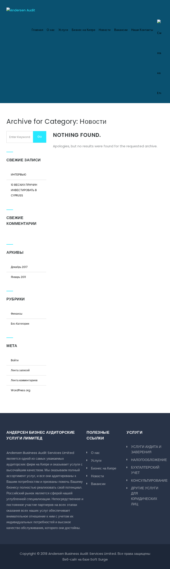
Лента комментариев (24, 380)
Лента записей (20, 370)
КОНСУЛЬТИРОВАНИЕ (147, 480)
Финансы (16, 313)
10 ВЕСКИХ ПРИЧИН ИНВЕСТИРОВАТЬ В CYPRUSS (24, 190)
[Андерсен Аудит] (20, 10)
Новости (105, 30)
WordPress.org (20, 390)
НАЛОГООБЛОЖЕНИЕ (147, 459)
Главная (37, 30)
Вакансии (121, 30)
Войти (15, 360)
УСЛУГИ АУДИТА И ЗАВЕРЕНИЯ (146, 449)
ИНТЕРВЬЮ (18, 174)
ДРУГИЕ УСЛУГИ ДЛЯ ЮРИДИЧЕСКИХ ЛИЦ (144, 496)
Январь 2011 (18, 277)
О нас (51, 30)
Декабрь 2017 (19, 267)
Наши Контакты (142, 30)
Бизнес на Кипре (83, 30)
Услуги (63, 30)
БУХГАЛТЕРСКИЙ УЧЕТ (145, 470)
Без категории (20, 323)
